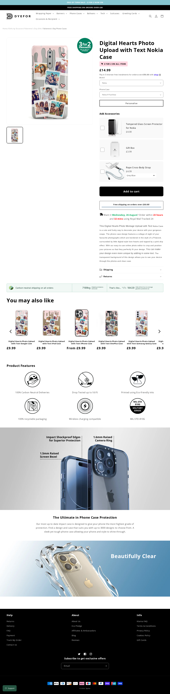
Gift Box (130, 147)
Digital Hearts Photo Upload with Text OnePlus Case (112, 342)
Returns (10, 621)
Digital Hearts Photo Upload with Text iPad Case (52, 342)
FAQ (8, 630)
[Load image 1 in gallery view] (15, 135)
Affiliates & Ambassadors (84, 630)
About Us (76, 621)
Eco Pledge (77, 626)
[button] (44, 13)
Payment (11, 635)
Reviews (75, 640)
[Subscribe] (106, 666)
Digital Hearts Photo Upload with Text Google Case (21, 342)
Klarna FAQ (142, 621)
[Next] (159, 331)
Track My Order (14, 640)
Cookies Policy (143, 635)
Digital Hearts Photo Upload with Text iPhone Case (82, 342)
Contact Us (12, 644)
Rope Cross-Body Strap (138, 167)
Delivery (10, 626)
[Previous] (11, 331)
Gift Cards (141, 640)
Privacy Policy (143, 630)
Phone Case (104, 89)
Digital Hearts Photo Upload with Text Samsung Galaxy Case (141, 342)
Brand (102, 77)
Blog (74, 635)
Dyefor (88, 688)
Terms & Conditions (146, 626)
